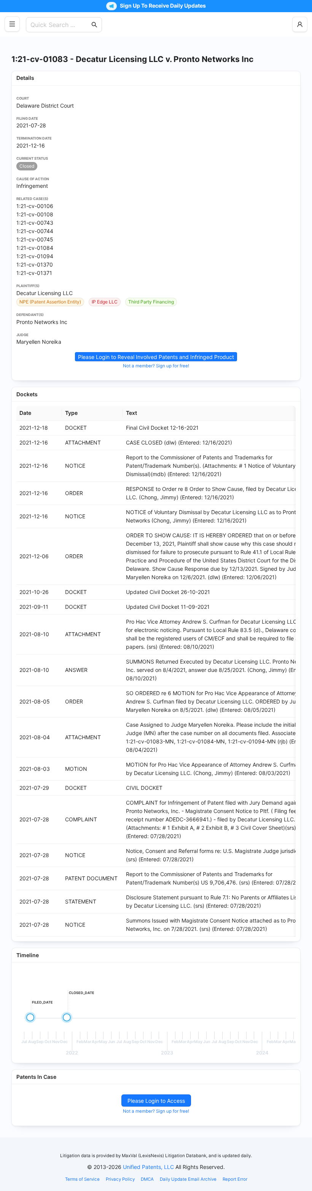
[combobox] (60, 24)
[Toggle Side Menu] (12, 24)
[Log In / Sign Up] (299, 24)
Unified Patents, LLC (148, 1167)
